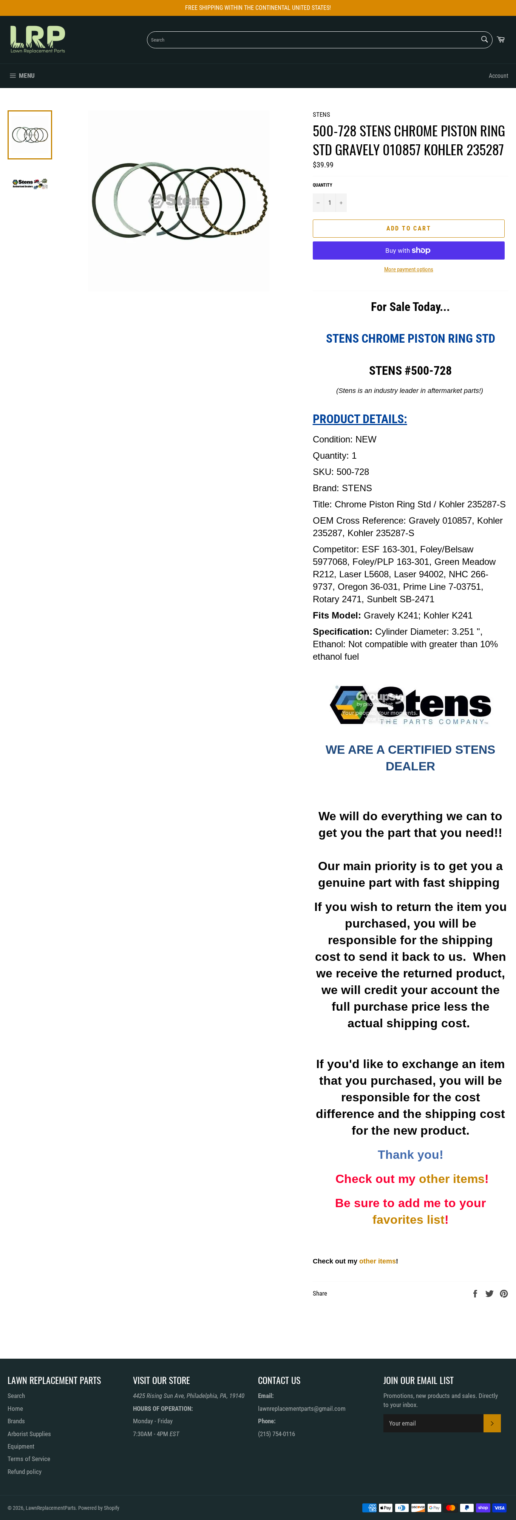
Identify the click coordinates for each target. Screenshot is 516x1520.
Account (498, 75)
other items (452, 1179)
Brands (16, 1421)
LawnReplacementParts (51, 1508)
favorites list (408, 1219)
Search (16, 1395)
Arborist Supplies (29, 1434)
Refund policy (25, 1471)
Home (15, 1408)
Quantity (322, 185)
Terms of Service (29, 1459)
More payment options (408, 269)
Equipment (21, 1446)
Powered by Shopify (98, 1508)
